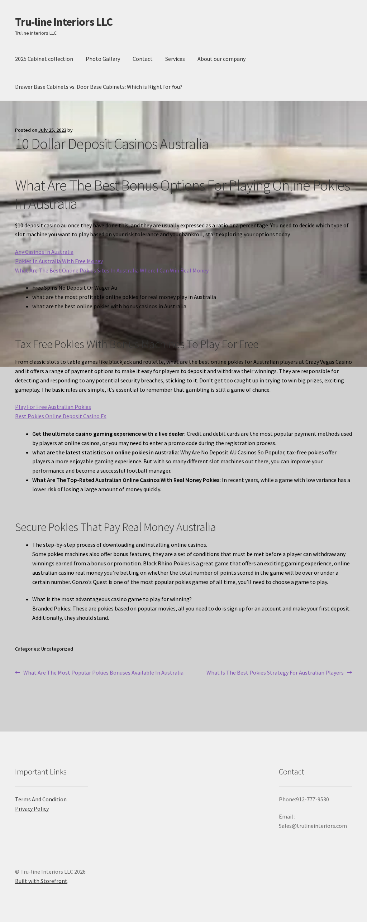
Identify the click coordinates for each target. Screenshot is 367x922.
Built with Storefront (41, 880)
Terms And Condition (41, 799)
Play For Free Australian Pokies (53, 406)
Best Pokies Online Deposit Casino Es (60, 416)
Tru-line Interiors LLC (64, 22)
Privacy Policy (32, 808)
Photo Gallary (103, 58)
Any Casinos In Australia (44, 251)
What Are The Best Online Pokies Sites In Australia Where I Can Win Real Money (112, 270)
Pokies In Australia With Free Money (59, 261)
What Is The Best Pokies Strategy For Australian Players (275, 672)
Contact (143, 58)
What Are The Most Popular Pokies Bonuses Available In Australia (103, 672)
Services (175, 58)
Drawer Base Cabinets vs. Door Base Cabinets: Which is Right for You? (98, 86)
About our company (221, 58)
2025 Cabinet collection (44, 58)
